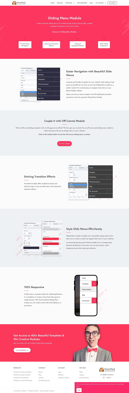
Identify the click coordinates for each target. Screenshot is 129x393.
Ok (79, 390)
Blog (39, 89)
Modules (41, 75)
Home (40, 70)
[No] (127, 387)
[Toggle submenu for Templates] (74, 3)
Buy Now (41, 98)
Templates (41, 79)
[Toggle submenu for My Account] (105, 3)
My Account (42, 93)
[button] (64, 143)
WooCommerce (43, 84)
